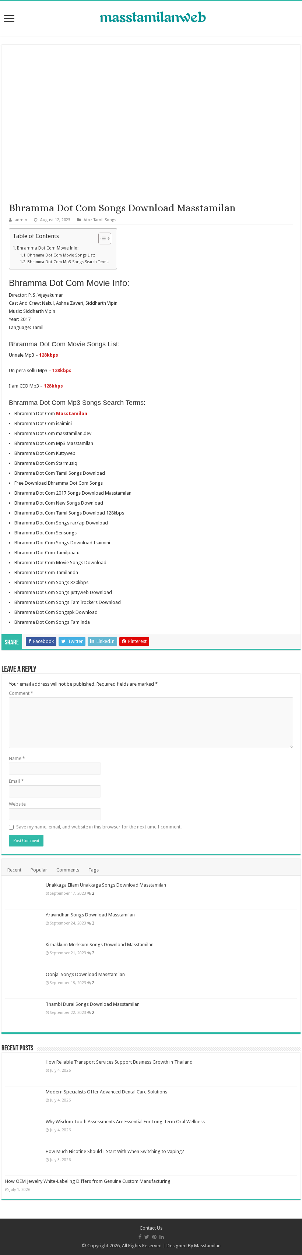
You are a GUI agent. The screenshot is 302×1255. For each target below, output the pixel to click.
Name (17, 758)
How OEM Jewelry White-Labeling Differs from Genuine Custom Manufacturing (88, 1181)
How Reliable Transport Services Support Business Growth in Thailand (119, 1062)
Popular (39, 870)
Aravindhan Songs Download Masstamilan (90, 915)
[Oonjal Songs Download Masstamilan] (23, 983)
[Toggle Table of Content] (101, 238)
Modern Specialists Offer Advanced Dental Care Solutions (106, 1092)
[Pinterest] (154, 1237)
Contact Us (151, 1228)
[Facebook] (140, 1237)
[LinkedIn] (162, 1237)
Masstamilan (207, 1245)
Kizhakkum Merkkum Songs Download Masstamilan (100, 944)
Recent (14, 870)
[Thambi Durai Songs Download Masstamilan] (23, 1013)
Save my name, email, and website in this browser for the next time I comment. (99, 827)
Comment (21, 693)
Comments (67, 870)
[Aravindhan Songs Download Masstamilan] (23, 924)
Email (16, 781)
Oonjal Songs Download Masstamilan (85, 974)
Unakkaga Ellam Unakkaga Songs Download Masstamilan (106, 885)
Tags (93, 870)
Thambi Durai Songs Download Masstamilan (93, 1004)
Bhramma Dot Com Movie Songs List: (61, 255)
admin (21, 220)
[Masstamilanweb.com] (151, 17)
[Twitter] (147, 1237)
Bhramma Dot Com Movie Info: (47, 248)
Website (17, 804)
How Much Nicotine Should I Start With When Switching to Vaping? (115, 1151)
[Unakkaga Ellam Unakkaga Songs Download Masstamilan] (23, 894)
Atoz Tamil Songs (100, 220)
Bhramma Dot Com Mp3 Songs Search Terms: (68, 261)
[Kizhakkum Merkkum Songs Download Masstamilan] (23, 953)
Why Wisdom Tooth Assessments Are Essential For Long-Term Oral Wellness (125, 1121)
